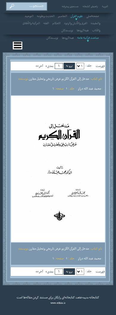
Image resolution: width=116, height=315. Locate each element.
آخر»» (39, 66)
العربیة (105, 6)
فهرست (100, 66)
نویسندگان (67, 30)
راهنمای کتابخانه (90, 6)
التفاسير (62, 16)
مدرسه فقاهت (82, 298)
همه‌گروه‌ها (83, 30)
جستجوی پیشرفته (70, 6)
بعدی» (50, 66)
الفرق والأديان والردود (75, 23)
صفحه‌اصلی (92, 16)
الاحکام (56, 23)
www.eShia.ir (58, 303)
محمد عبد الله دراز (89, 88)
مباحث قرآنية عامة (88, 38)
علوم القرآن (76, 16)
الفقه (46, 23)
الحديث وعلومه (45, 16)
